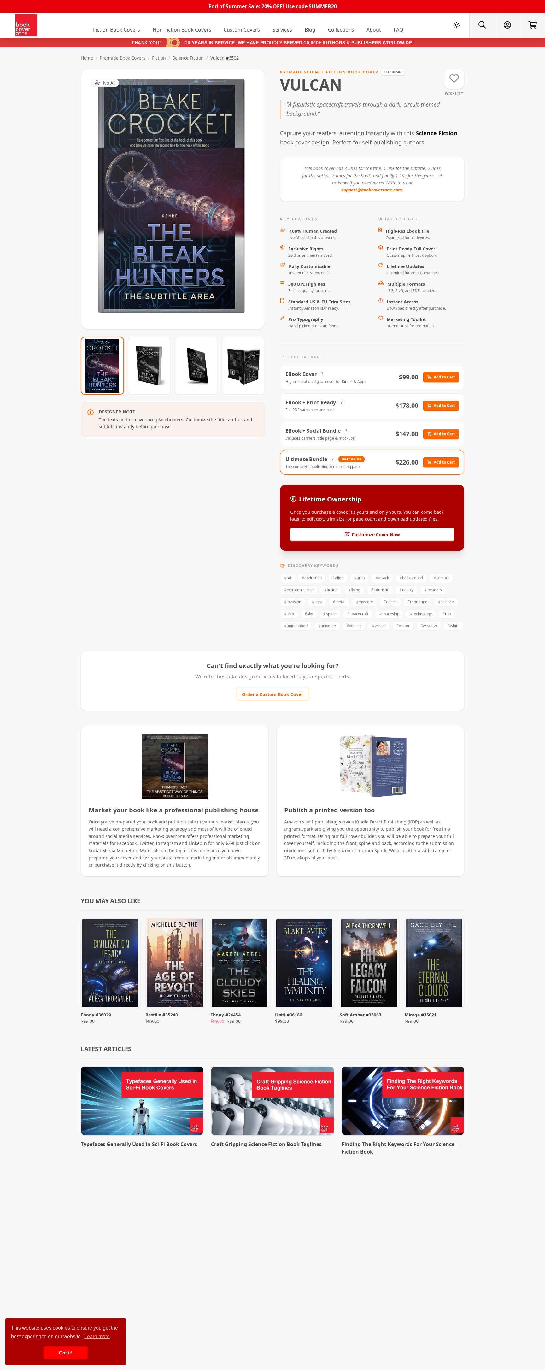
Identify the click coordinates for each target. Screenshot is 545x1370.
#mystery (364, 602)
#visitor (403, 626)
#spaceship (389, 614)
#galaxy (406, 590)
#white (454, 626)
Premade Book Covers (122, 58)
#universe (327, 626)
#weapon (428, 626)
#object (390, 602)
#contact (441, 578)
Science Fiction (188, 58)
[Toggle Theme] (456, 25)
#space (330, 614)
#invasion (292, 602)
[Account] (507, 25)
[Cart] (532, 25)
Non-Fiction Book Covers (182, 29)
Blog (310, 29)
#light (317, 602)
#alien (337, 578)
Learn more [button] (97, 1336)
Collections (341, 29)
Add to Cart (444, 377)
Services (282, 29)
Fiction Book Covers (116, 29)
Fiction (159, 58)
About (373, 29)
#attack (382, 578)
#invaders (433, 590)
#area (359, 578)
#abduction (312, 578)
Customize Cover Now (376, 534)
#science (446, 602)
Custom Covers (242, 29)
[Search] (482, 25)
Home (87, 58)
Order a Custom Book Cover (272, 694)
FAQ (398, 29)
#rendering (417, 602)
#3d (287, 578)
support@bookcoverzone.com (371, 190)
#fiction (330, 590)
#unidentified (296, 626)
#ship (289, 614)
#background (411, 578)
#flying (354, 590)
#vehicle (354, 626)
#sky (309, 614)
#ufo (446, 614)
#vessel (379, 626)
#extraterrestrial (299, 590)
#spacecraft (357, 614)
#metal (339, 602)
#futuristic (380, 590)
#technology (421, 614)
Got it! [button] (66, 1352)
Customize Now (177, 198)
